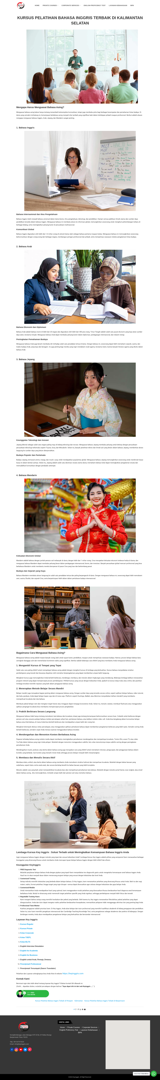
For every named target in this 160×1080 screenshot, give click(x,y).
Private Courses (50, 5)
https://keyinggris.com (72, 973)
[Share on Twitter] (80, 1009)
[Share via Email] (85, 1009)
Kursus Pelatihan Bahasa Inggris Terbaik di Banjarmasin (104, 1001)
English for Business (29, 955)
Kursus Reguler (26, 924)
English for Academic (29, 951)
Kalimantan (79, 1001)
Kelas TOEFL (25, 937)
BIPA (132, 5)
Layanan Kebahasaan (118, 5)
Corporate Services (70, 5)
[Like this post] (76, 1009)
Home (37, 5)
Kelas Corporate (27, 933)
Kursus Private (26, 928)
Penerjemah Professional (30, 964)
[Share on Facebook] (78, 1009)
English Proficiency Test (95, 5)
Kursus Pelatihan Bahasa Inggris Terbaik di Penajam (54, 1001)
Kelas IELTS (25, 942)
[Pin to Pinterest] (82, 1009)
